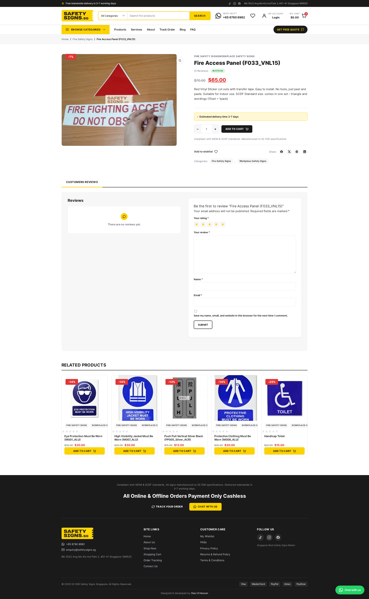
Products (120, 29)
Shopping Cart (152, 554)
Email (198, 295)
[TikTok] (229, 3)
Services (136, 29)
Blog (183, 29)
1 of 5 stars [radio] (196, 224)
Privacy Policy (209, 548)
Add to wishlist (203, 151)
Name (198, 279)
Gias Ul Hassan (199, 593)
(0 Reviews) (201, 70)
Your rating (201, 218)
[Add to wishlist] (103, 389)
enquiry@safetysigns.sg (81, 549)
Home (65, 39)
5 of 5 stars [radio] (223, 224)
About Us (149, 542)
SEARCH (200, 15)
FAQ (193, 29)
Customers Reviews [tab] (82, 182)
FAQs (203, 542)
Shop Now (150, 548)
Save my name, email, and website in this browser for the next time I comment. (241, 315)
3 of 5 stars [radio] (210, 224)
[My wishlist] (253, 16)
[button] (179, 60)
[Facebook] (239, 3)
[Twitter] (289, 152)
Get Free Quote (288, 29)
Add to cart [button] (82, 450)
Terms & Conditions (212, 560)
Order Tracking (153, 560)
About (151, 29)
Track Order (167, 29)
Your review (202, 232)
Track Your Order (169, 506)
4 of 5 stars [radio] (216, 224)
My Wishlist (207, 536)
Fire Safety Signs (83, 39)
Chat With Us (208, 506)
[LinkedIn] (305, 152)
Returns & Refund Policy (215, 554)
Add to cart (234, 128)
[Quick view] (103, 380)
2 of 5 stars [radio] (203, 224)
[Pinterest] (297, 152)
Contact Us (151, 566)
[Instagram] (234, 3)
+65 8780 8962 (75, 544)
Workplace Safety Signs (236, 56)
